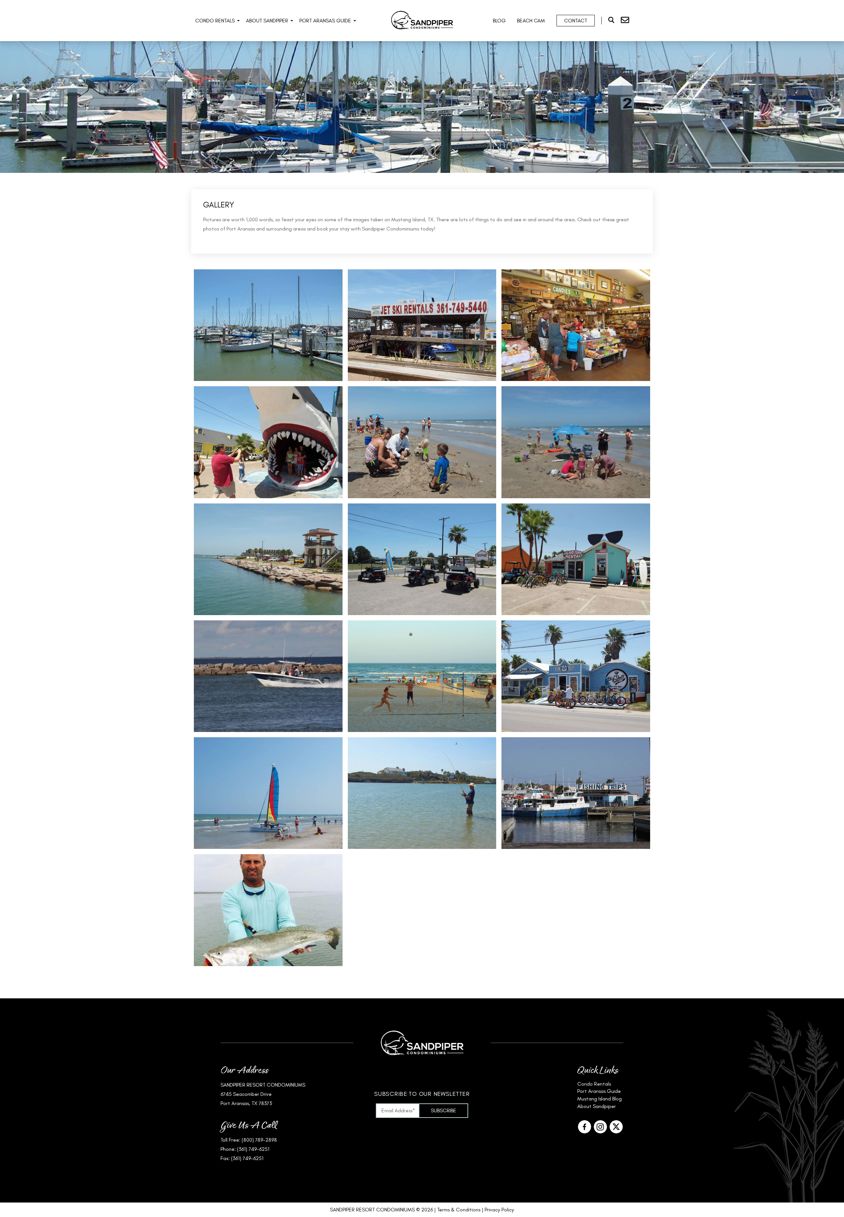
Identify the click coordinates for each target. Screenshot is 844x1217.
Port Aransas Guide (325, 20)
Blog (499, 20)
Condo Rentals (215, 20)
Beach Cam (531, 20)
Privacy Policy (499, 1209)
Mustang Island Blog (599, 1098)
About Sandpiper (267, 20)
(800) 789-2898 (259, 1140)
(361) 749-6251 (253, 1149)
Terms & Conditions (458, 1209)
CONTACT (575, 20)
